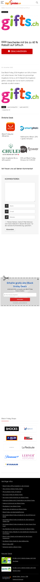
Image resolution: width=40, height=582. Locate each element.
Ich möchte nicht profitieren (20, 302)
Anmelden (20, 299)
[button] (20, 284)
